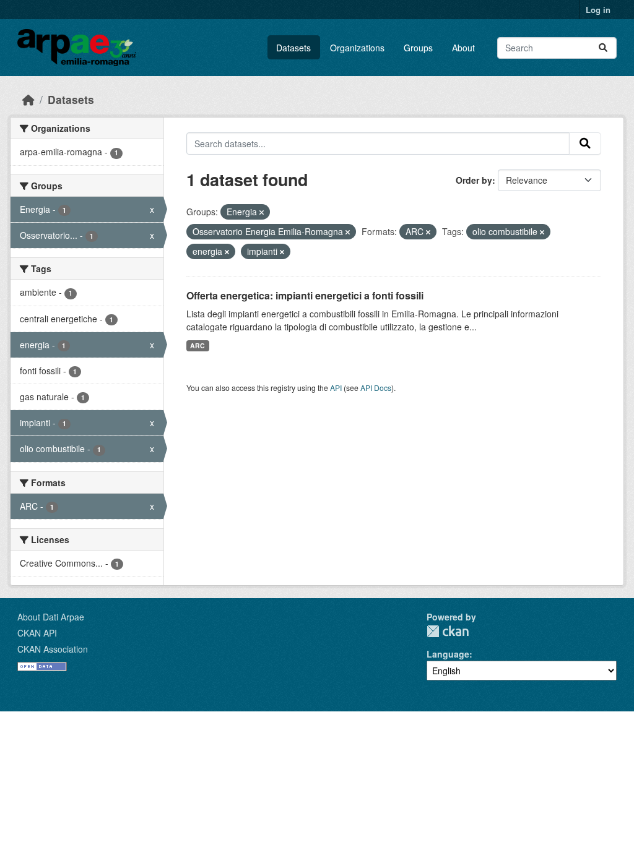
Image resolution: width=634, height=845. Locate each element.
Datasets (293, 47)
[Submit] (603, 48)
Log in (598, 9)
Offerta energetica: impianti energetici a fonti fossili (304, 295)
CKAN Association (52, 649)
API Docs (375, 387)
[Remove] (261, 212)
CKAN (448, 631)
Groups (418, 47)
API (336, 387)
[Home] (28, 99)
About (463, 47)
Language (448, 654)
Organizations (357, 47)
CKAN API (37, 633)
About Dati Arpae (50, 617)
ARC (197, 345)
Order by (474, 180)
